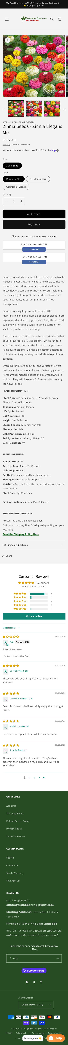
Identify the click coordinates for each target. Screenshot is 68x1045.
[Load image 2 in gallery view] (34, 108)
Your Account (13, 880)
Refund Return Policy (18, 821)
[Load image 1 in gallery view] (16, 108)
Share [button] (9, 555)
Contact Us (12, 865)
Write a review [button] (34, 616)
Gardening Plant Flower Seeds (32, 1029)
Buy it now (34, 224)
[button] (7, 19)
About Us (11, 805)
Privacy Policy (14, 828)
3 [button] (35, 777)
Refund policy (22, 1033)
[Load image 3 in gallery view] (52, 108)
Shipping (6, 144)
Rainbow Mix (13, 178)
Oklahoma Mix (38, 178)
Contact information (44, 1038)
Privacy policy (38, 1033)
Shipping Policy (15, 813)
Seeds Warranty (15, 873)
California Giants (16, 186)
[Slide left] (3, 109)
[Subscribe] (58, 958)
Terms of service (55, 1033)
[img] (11, 636)
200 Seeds (12, 165)
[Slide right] (64, 109)
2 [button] (30, 777)
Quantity (7, 194)
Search (10, 857)
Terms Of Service (15, 836)
